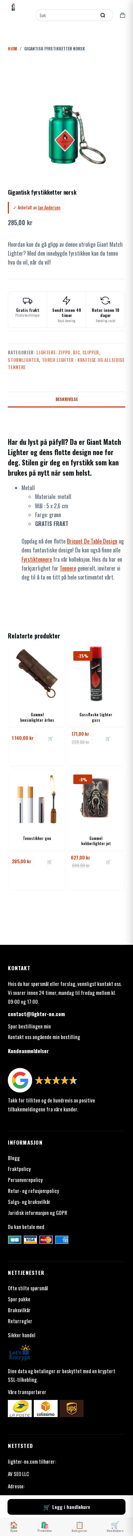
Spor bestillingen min (29, 1026)
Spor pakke (19, 1299)
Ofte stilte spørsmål (28, 1288)
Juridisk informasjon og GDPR (37, 1212)
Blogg (14, 1157)
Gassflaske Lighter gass (95, 717)
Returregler (20, 1321)
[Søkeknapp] (103, 15)
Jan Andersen (49, 207)
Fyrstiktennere (36, 559)
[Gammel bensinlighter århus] (37, 674)
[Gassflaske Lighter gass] (96, 674)
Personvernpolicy (25, 1179)
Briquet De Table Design (92, 541)
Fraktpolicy (19, 1168)
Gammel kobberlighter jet (96, 841)
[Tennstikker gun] (37, 797)
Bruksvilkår (19, 1310)
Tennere (68, 568)
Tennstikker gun (37, 838)
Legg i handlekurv (71, 1506)
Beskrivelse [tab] (67, 399)
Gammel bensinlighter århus (37, 717)
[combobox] (66, 15)
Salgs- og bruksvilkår (29, 1201)
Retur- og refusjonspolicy (33, 1190)
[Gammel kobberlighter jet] (96, 797)
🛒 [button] (50, 738)
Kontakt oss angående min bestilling (44, 1036)
